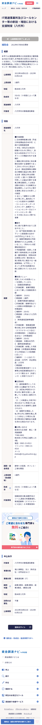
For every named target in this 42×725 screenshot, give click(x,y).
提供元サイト (20, 627)
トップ (4, 8)
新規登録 (29, 3)
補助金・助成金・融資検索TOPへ (19, 638)
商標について (30, 718)
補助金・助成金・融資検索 (19, 8)
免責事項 (33, 709)
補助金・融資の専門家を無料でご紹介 (17, 722)
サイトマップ (28, 713)
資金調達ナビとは (12, 657)
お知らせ (8, 662)
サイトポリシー (9, 709)
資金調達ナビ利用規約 (15, 713)
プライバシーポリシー (22, 709)
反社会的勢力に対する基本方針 (15, 718)
